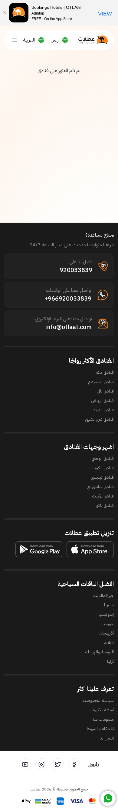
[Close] (4, 13)
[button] (61, 40)
